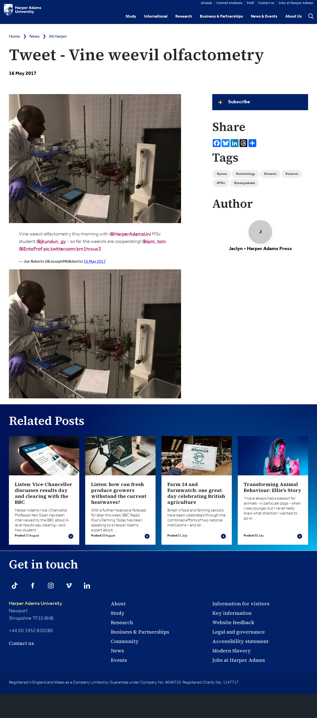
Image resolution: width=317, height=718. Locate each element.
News (34, 36)
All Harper (58, 36)
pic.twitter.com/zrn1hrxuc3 (72, 249)
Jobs (296, 3)
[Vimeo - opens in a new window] (69, 585)
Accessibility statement (240, 641)
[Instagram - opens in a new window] (50, 585)
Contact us (21, 643)
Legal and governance (238, 631)
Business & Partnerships (221, 16)
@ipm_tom (154, 241)
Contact (266, 3)
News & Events (264, 16)
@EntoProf (30, 249)
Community (125, 641)
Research (183, 16)
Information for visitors (240, 603)
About (118, 603)
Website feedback (233, 622)
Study (131, 16)
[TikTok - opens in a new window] (14, 585)
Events (119, 660)
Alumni (206, 3)
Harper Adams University (35, 603)
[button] (260, 102)
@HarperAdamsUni (130, 234)
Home (14, 36)
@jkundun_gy (51, 241)
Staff (250, 3)
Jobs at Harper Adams (238, 660)
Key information (232, 613)
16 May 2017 (95, 261)
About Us (293, 16)
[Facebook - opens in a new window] (32, 585)
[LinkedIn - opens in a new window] (87, 585)
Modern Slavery (231, 650)
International (155, 16)
